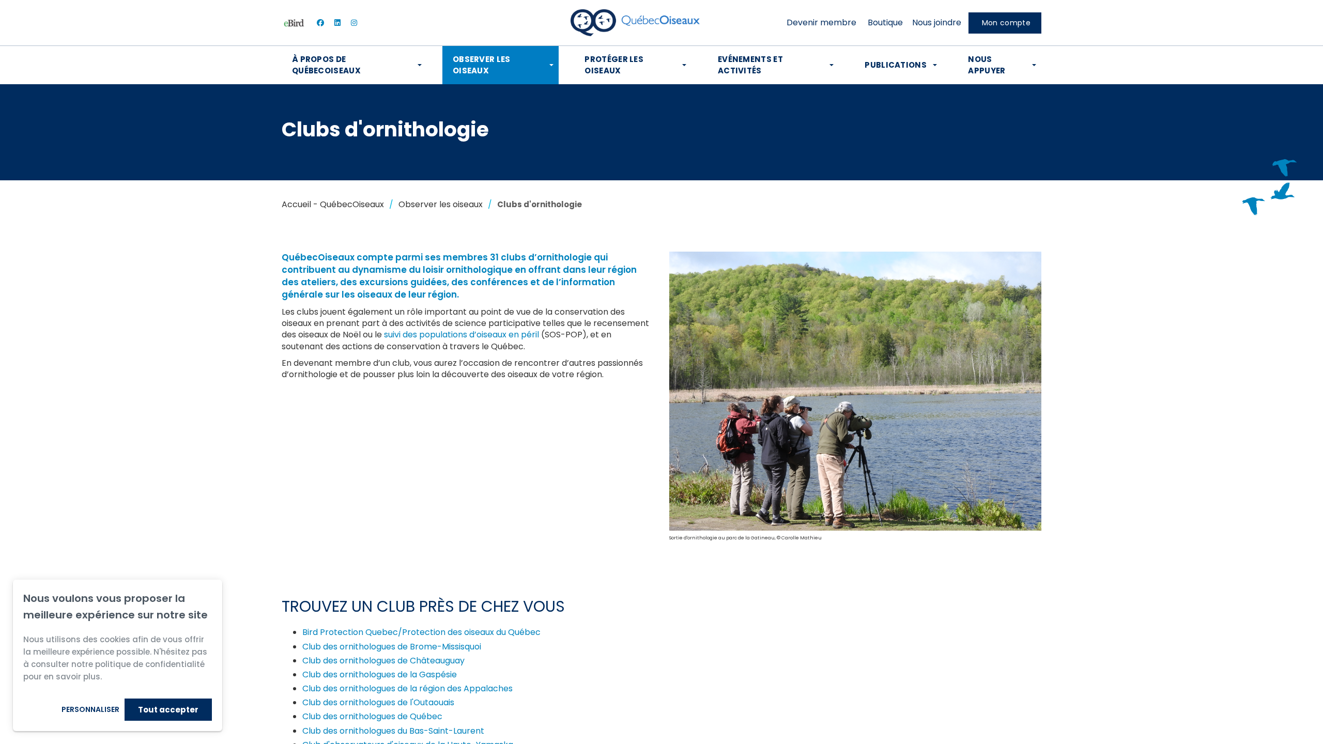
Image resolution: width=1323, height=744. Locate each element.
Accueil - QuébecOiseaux (333, 204)
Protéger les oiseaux (613, 65)
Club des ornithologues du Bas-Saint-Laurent (393, 731)
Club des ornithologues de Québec (372, 716)
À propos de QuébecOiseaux (326, 65)
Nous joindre (936, 22)
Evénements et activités (750, 65)
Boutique (885, 22)
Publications (896, 64)
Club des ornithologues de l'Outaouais (378, 702)
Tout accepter (168, 709)
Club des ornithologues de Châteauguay (383, 661)
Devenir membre (821, 22)
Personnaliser (90, 709)
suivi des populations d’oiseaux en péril (461, 334)
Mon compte (1006, 23)
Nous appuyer (986, 65)
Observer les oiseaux (482, 65)
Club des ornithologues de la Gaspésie (379, 674)
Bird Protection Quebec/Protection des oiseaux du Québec (421, 632)
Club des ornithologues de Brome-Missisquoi (391, 647)
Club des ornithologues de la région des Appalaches (407, 688)
